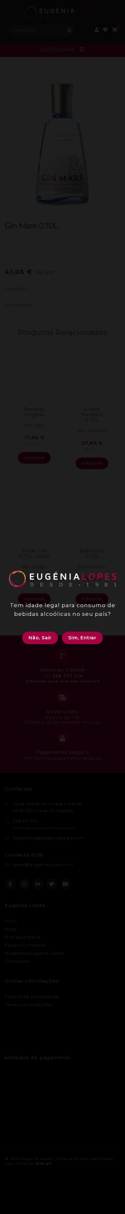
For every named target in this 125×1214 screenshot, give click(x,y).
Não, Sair (40, 638)
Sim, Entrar (82, 638)
